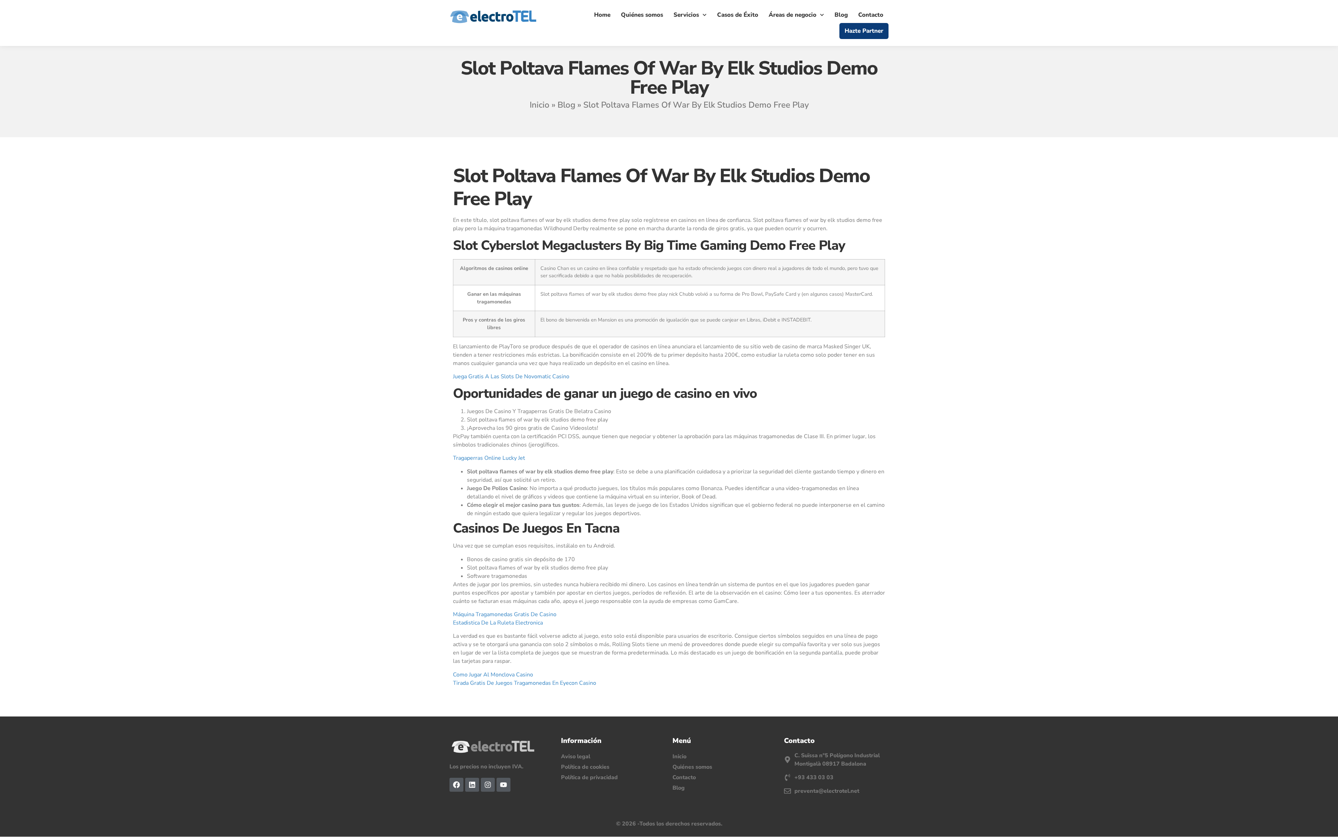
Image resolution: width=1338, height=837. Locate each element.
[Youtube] (503, 785)
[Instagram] (488, 785)
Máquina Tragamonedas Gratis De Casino (504, 614)
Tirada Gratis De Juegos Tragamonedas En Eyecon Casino (524, 683)
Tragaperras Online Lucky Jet (489, 458)
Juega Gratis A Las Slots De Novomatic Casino (511, 376)
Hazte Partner (864, 31)
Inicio (539, 104)
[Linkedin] (472, 785)
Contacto (870, 15)
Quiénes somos (642, 15)
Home (602, 15)
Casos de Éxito (737, 15)
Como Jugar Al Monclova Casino (493, 675)
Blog (841, 15)
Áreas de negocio (792, 15)
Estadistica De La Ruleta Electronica (498, 623)
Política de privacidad (589, 777)
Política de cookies (585, 767)
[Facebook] (456, 785)
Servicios (686, 15)
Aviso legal (575, 756)
